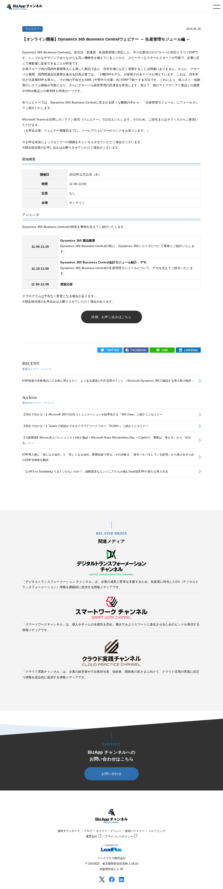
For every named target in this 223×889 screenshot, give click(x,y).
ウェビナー (32, 28)
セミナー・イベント (109, 831)
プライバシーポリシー (119, 836)
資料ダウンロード (68, 831)
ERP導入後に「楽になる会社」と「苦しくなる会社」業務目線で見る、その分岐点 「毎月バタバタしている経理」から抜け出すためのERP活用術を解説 (108, 457)
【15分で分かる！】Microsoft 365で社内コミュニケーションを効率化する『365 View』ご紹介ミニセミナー (92, 414)
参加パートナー (135, 831)
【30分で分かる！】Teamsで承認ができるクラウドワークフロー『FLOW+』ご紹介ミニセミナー (85, 426)
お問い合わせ (111, 774)
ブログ (88, 831)
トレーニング (157, 831)
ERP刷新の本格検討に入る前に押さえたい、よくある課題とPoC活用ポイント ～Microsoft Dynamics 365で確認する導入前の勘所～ (108, 380)
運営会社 (92, 836)
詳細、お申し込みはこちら (111, 317)
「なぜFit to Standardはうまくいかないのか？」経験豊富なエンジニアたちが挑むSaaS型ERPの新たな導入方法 (95, 471)
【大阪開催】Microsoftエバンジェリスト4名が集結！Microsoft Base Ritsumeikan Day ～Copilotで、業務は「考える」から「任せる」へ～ (106, 440)
